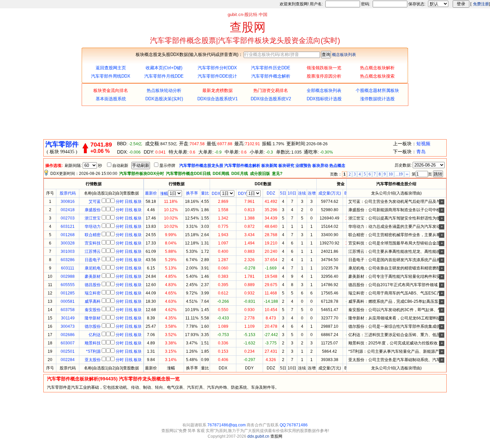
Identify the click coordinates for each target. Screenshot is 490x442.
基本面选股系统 (111, 98)
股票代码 (68, 193)
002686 (68, 334)
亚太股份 (93, 359)
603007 (68, 343)
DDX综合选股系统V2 (271, 98)
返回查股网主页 (111, 67)
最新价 (151, 193)
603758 (68, 309)
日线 (129, 201)
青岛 (421, 151)
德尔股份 (93, 326)
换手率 (192, 193)
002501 (68, 351)
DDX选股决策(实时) (164, 98)
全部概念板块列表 (324, 90)
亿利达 (95, 334)
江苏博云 (93, 251)
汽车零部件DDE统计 (217, 76)
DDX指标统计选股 (324, 98)
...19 (399, 174)
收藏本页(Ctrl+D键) (164, 67)
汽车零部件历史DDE (270, 67)
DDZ (271, 193)
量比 (205, 193)
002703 (68, 218)
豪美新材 (93, 276)
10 (391, 174)
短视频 (423, 143)
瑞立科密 (93, 293)
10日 (292, 193)
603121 (68, 226)
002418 (68, 210)
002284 (68, 359)
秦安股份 (93, 309)
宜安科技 (93, 243)
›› (407, 174)
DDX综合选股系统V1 (217, 98)
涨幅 (164, 193)
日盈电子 (93, 259)
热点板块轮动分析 (164, 90)
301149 (68, 318)
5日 (283, 193)
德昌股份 (93, 284)
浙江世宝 (93, 218)
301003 (68, 251)
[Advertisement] (245, 123)
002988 (68, 276)
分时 (120, 201)
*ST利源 (93, 351)
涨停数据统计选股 (377, 98)
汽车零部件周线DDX (110, 76)
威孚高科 (93, 301)
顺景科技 (93, 343)
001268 (68, 234)
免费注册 (481, 4)
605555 (68, 284)
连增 (312, 193)
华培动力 (93, 226)
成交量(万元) (329, 193)
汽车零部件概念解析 (270, 76)
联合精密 (93, 234)
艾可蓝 (95, 201)
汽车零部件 (62, 144)
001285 (68, 293)
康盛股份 (93, 210)
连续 (302, 193)
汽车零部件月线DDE (164, 76)
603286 (68, 259)
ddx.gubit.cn (258, 436)
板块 (138, 201)
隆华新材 (93, 318)
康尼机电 (93, 268)
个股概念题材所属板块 (377, 90)
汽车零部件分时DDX (217, 67)
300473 (68, 326)
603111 (67, 268)
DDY (242, 193)
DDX (216, 193)
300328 (68, 243)
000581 (68, 301)
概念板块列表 (344, 54)
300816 (68, 201)
